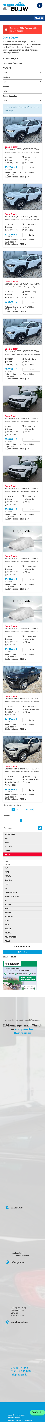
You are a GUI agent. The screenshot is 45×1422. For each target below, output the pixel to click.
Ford (7, 872)
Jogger (7, 861)
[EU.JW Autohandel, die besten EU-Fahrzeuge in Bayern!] (15, 7)
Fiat (6, 868)
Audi (7, 838)
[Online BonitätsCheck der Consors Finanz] (20, 975)
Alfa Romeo (10, 834)
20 (17, 810)
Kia (6, 888)
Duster (7, 858)
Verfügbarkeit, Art (10, 58)
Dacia (7, 854)
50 (21, 810)
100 (26, 810)
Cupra (7, 850)
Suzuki (8, 929)
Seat (7, 921)
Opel (7, 908)
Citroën (8, 846)
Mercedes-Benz (12, 896)
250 (31, 810)
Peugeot (9, 913)
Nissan (8, 904)
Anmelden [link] (23, 952)
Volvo (7, 941)
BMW (7, 842)
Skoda (7, 925)
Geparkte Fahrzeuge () (23, 946)
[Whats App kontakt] (37, 1413)
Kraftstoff (7, 68)
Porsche (9, 917)
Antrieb (6, 87)
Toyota (8, 933)
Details (31, 168)
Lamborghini (11, 892)
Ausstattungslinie (10, 96)
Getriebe (6, 77)
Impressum (21, 1415)
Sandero (7, 864)
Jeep (7, 884)
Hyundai (8, 880)
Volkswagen (11, 937)
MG (6, 900)
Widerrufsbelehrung (15, 1418)
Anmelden (11, 1415)
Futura (8, 876)
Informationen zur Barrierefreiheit (20, 1420)
